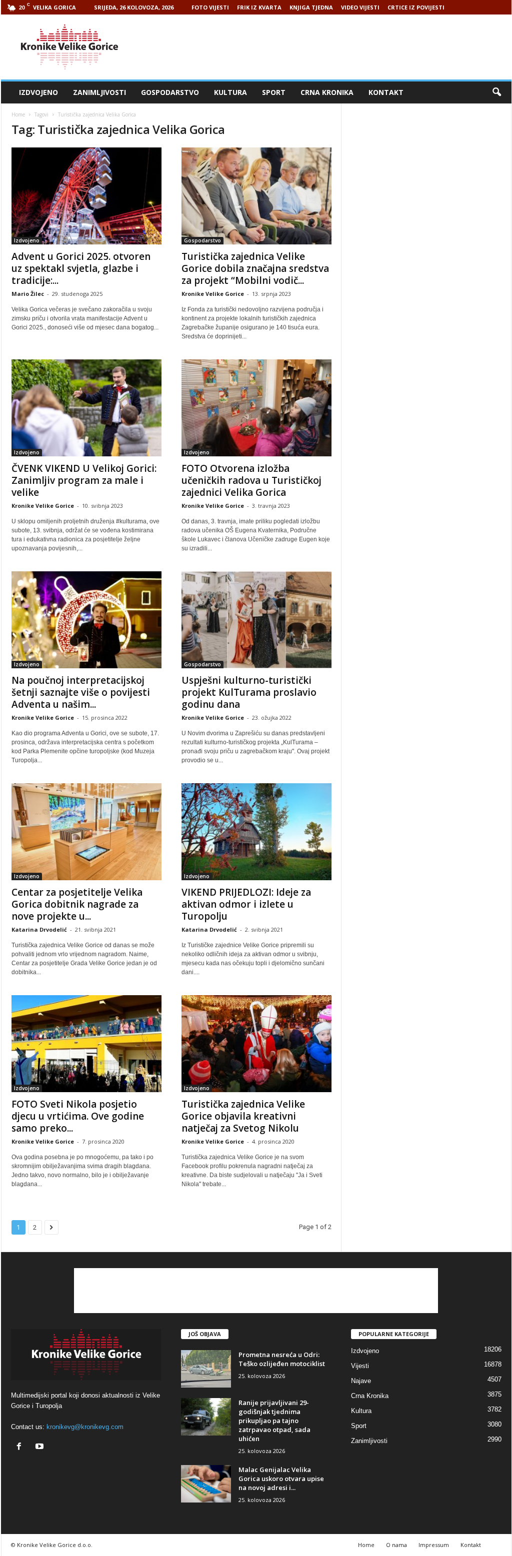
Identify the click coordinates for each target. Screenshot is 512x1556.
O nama (396, 1545)
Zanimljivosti (99, 92)
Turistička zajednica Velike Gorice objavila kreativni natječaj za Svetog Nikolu (243, 1116)
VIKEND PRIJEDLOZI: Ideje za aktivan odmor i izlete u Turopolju (246, 904)
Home (18, 114)
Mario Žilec (28, 293)
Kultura (230, 92)
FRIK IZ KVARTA (259, 7)
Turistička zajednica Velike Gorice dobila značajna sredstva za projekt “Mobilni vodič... (255, 268)
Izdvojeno (38, 92)
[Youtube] (41, 1447)
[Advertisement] (330, 46)
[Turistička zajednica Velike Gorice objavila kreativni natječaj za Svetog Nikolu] (257, 1043)
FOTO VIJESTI (210, 7)
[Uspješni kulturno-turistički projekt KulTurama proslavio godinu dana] (257, 619)
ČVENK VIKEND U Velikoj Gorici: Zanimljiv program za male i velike (84, 480)
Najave (361, 1381)
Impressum (433, 1545)
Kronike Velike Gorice (213, 293)
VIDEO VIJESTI (360, 7)
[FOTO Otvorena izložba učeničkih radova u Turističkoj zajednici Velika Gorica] (257, 407)
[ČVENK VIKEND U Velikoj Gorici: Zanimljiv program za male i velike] (87, 407)
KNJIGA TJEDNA (311, 7)
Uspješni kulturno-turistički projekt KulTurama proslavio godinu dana (249, 692)
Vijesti (360, 1366)
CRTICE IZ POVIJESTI (416, 7)
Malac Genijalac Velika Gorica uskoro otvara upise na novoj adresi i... (281, 1478)
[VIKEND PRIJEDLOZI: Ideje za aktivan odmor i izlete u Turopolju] (257, 831)
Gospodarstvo (170, 92)
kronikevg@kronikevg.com (85, 1427)
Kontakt (386, 92)
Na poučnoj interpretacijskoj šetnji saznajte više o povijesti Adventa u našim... (81, 692)
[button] (497, 92)
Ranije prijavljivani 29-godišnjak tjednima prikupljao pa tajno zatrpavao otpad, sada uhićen (274, 1420)
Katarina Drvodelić (39, 929)
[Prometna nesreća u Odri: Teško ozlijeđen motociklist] (206, 1369)
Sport (274, 92)
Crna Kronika (327, 92)
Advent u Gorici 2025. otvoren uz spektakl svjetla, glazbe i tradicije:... (81, 268)
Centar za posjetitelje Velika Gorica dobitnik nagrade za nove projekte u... (77, 904)
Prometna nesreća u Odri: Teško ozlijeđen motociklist (281, 1359)
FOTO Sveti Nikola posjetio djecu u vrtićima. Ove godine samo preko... (78, 1116)
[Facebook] (21, 1447)
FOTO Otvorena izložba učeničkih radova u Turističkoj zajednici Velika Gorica (252, 480)
